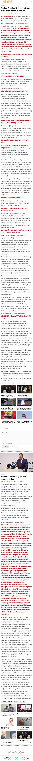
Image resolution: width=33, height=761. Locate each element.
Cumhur (18, 383)
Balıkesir (4, 383)
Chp (13, 383)
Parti (24, 383)
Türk (24, 701)
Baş (9, 383)
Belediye (4, 701)
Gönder (6, 446)
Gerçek (16, 701)
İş (20, 701)
